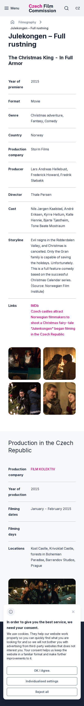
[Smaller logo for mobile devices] (42, 11)
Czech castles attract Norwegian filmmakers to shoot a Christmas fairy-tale (52, 317)
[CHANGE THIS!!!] (12, 22)
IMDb (35, 306)
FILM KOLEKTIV (43, 469)
